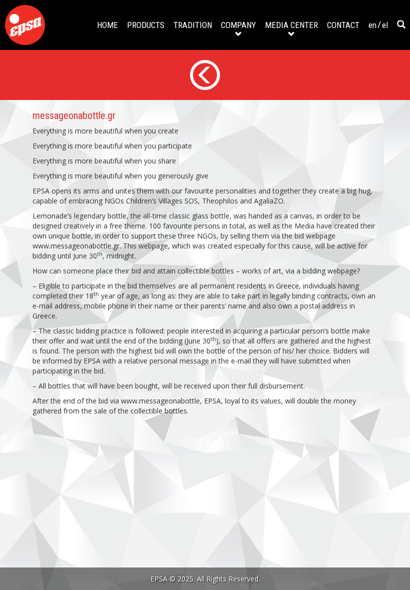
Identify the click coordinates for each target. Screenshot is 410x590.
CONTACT (343, 25)
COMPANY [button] (238, 25)
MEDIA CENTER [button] (291, 25)
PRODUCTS (145, 25)
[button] (401, 25)
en (372, 25)
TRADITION (193, 25)
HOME (107, 25)
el (385, 25)
